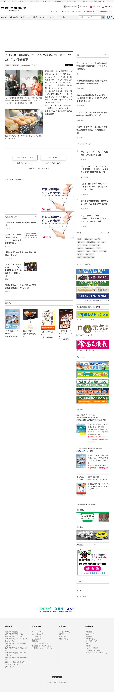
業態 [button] (22, 17)
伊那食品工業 (91, 242)
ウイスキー (81, 251)
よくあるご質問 (53, 11)
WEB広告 (20, 1)
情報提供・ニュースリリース (42, 648)
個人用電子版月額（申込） (14, 634)
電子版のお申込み (90, 12)
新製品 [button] (35, 17)
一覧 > (35, 217)
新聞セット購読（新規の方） (15, 662)
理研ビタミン (89, 254)
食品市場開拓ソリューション (100, 1)
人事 (103, 242)
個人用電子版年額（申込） (14, 636)
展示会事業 (63, 636)
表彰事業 (89, 646)
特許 (88, 251)
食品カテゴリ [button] (14, 17)
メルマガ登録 (76, 11)
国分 (79, 245)
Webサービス (90, 634)
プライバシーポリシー (40, 643)
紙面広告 (62, 634)
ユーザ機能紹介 (37, 634)
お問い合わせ (10, 667)
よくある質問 (37, 639)
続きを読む (53, 157)
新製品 (79, 239)
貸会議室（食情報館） (93, 650)
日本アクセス (88, 239)
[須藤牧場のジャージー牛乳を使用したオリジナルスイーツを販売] (24, 121)
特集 (28, 17)
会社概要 (89, 632)
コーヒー (80, 254)
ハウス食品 (103, 251)
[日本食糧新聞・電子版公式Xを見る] (112, 17)
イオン (95, 251)
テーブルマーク (94, 245)
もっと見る (62, 17)
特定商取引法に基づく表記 (41, 646)
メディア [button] (53, 17)
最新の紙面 (96, 6)
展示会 (85, 1)
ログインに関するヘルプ (39, 169)
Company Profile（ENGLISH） (97, 653)
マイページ (58, 677)
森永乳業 (18, 179)
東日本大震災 (89, 248)
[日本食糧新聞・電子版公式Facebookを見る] (108, 17)
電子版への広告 (64, 632)
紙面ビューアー (71, 6)
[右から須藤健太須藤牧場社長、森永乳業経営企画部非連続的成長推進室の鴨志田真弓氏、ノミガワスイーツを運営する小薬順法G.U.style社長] (24, 83)
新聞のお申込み (105, 12)
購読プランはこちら (25, 157)
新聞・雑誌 (46, 1)
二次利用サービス (33, 1)
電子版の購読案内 (11, 632)
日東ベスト (81, 242)
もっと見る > (105, 55)
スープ (85, 245)
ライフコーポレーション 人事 (86, 257)
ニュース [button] (4, 17)
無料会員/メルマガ (11, 664)
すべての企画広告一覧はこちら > (97, 300)
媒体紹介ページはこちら (85, 319)
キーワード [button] (43, 17)
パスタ (98, 248)
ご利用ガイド (65, 11)
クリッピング (83, 6)
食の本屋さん (58, 1)
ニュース (15, 65)
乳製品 (8, 65)
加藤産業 (80, 248)
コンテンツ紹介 (37, 632)
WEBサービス (8, 1)
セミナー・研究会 (73, 1)
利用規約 (35, 641)
